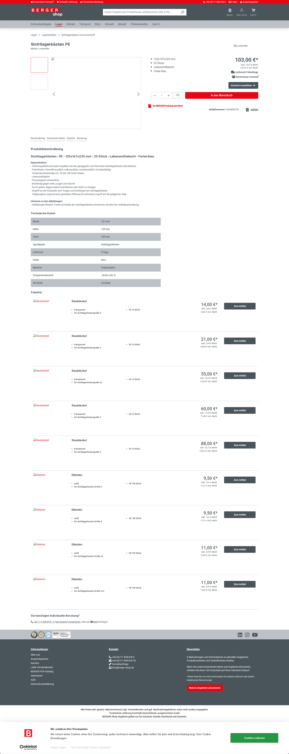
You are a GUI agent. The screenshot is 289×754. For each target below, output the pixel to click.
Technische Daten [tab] (56, 138)
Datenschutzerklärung (42, 684)
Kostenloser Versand (43, 2)
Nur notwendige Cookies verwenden (91, 747)
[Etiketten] (49, 487)
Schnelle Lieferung (68, 2)
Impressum (36, 675)
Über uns (35, 654)
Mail (95, 621)
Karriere (35, 663)
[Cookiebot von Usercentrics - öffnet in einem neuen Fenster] (28, 747)
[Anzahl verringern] (154, 95)
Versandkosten (135, 709)
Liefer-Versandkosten (42, 667)
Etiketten (77, 475)
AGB (33, 679)
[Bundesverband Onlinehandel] (61, 634)
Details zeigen (58, 747)
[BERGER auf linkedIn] (240, 635)
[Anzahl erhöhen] (168, 95)
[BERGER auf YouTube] (255, 635)
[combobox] (141, 12)
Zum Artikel (240, 306)
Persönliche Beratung (93, 2)
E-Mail (234, 2)
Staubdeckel (79, 301)
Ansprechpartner (250, 2)
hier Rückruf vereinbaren (67, 621)
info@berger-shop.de (123, 667)
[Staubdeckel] (49, 314)
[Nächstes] (138, 94)
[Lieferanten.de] (41, 634)
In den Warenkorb (221, 95)
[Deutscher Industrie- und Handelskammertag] (48, 634)
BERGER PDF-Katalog (42, 671)
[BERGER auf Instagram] (247, 635)
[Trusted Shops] (34, 634)
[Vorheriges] (53, 94)
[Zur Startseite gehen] (47, 12)
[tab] (38, 138)
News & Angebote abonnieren (204, 687)
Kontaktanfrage (120, 664)
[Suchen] (182, 12)
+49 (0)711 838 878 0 (216, 2)
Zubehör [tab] (71, 138)
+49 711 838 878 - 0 (43, 621)
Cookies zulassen (254, 737)
